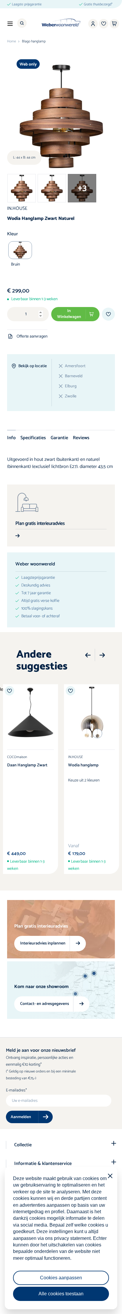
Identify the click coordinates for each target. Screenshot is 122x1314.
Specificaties (33, 438)
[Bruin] (20, 250)
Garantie (59, 438)
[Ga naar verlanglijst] (103, 23)
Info (11, 438)
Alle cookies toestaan (61, 1293)
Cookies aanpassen (61, 1277)
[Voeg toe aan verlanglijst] (108, 314)
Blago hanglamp (34, 41)
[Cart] (114, 23)
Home (11, 41)
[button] (88, 655)
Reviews (81, 438)
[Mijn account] (93, 23)
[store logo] (61, 22)
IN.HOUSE (17, 208)
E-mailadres (15, 1091)
